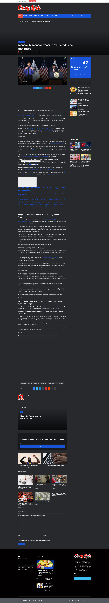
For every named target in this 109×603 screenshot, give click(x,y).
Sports (25, 15)
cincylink (21, 52)
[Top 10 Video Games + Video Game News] (86, 145)
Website (44, 535)
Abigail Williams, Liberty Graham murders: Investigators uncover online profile (25, 487)
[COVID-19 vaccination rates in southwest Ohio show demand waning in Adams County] (42, 479)
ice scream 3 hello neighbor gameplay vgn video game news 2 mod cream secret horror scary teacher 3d (75, 164)
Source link (20, 378)
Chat (52, 15)
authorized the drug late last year (58, 143)
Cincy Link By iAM (38, 600)
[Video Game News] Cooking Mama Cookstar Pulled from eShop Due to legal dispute (85, 164)
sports (19, 567)
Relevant (44, 383)
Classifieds (36, 15)
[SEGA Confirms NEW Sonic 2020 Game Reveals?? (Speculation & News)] (73, 113)
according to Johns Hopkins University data (30, 161)
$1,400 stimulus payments (46, 130)
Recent (37, 383)
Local (28, 563)
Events (30, 15)
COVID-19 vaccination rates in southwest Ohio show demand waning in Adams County (41, 485)
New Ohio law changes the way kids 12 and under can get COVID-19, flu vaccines (59, 485)
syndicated (24, 567)
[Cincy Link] (29, 8)
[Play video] (27, 182)
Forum (56, 15)
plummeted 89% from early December (50, 257)
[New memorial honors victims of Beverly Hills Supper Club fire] (42, 496)
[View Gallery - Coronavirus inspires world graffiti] (38, 336)
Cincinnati (26, 560)
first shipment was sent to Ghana (41, 156)
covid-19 (19, 563)
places (23, 565)
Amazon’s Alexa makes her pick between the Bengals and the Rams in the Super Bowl (25, 504)
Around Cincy (25, 558)
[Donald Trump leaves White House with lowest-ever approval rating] (73, 107)
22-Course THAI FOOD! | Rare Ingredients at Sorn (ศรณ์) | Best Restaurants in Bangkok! (84, 89)
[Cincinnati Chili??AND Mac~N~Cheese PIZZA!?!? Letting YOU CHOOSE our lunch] (73, 101)
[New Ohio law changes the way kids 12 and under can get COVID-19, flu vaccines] (59, 479)
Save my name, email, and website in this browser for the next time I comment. (34, 540)
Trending (51, 383)
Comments (87, 83)
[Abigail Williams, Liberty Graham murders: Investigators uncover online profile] (25, 480)
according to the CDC (33, 164)
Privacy (86, 600)
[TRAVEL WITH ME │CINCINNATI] (73, 95)
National (26, 21)
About (90, 600)
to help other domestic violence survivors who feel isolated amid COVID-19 (40, 169)
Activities (20, 558)
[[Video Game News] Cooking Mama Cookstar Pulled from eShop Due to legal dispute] (86, 157)
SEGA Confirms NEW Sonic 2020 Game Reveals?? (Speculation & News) (83, 113)
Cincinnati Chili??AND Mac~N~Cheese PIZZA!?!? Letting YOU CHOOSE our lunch (84, 101)
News (19, 15)
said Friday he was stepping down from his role (52, 306)
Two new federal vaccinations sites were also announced (35, 149)
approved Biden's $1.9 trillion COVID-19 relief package (40, 128)
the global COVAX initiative (26, 156)
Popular (73, 83)
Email (19, 535)
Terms (83, 600)
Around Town (20, 560)
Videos (46, 15)
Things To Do (30, 567)
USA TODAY (60, 383)
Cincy (31, 560)
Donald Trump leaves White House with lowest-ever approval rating (83, 107)
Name (19, 530)
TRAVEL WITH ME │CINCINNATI (84, 93)
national (24, 383)
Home (19, 21)
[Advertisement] (67, 6)
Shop (42, 15)
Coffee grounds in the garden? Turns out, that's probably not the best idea (59, 494)
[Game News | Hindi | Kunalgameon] (75, 145)
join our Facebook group (53, 174)
